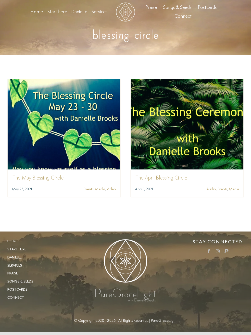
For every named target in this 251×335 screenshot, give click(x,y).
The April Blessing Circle (161, 178)
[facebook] (209, 251)
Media (100, 189)
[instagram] (218, 251)
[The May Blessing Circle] (64, 82)
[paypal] (226, 251)
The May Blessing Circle (38, 178)
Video (111, 189)
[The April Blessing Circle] (187, 82)
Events (89, 189)
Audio (211, 189)
